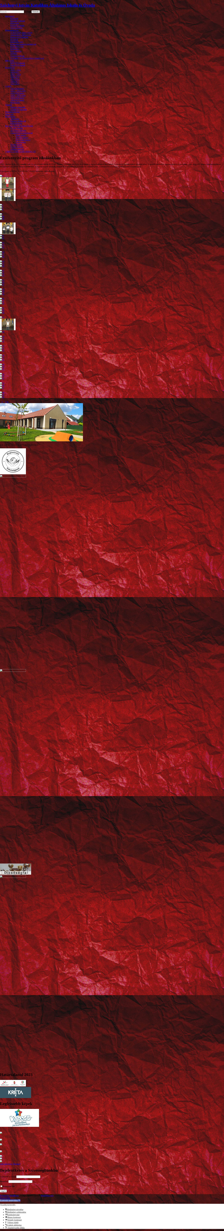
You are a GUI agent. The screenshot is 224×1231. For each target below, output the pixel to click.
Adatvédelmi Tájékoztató (20, 35)
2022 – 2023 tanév (18, 91)
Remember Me (9, 1186)
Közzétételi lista (16, 46)
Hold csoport (21, 135)
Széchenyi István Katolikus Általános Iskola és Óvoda (47, 5)
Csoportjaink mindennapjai (21, 133)
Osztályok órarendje (18, 109)
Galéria (8, 86)
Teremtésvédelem (12, 112)
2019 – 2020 (15, 74)
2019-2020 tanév (17, 98)
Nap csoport (21, 142)
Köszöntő (14, 18)
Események (10, 67)
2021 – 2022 (15, 70)
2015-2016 (14, 84)
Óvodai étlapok (16, 128)
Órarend (8, 105)
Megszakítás (5, 1198)
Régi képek (15, 102)
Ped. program (15, 51)
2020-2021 (14, 72)
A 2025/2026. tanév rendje (21, 32)
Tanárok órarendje (17, 107)
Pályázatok (9, 60)
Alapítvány (14, 119)
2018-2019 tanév (17, 100)
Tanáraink (9, 114)
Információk (10, 116)
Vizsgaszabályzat (17, 56)
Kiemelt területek (17, 25)
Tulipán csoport (22, 137)
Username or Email (8, 1177)
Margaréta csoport (23, 140)
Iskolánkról (9, 16)
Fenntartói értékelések (19, 37)
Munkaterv (14, 49)
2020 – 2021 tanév (18, 95)
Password (4, 1181)
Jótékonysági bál (17, 149)
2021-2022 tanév (17, 93)
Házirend (14, 39)
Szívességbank (16, 28)
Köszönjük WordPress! (9, 1195)
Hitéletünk (14, 23)
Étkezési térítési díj (18, 121)
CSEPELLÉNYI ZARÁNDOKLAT (20, 151)
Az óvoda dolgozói (18, 130)
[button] (10, 1200)
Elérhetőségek (16, 123)
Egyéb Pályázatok (17, 65)
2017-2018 (14, 79)
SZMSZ (13, 53)
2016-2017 (14, 81)
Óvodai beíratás (16, 147)
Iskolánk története (17, 21)
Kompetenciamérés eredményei (23, 44)
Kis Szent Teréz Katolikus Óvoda (19, 126)
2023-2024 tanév (17, 88)
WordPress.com (47, 1195)
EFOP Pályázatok (17, 63)
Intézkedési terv (16, 42)
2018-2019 (14, 77)
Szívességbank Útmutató (10, 1164)
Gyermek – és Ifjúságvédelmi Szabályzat (27, 58)
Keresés (27, 11)
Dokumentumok (12, 30)
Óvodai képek (16, 144)
